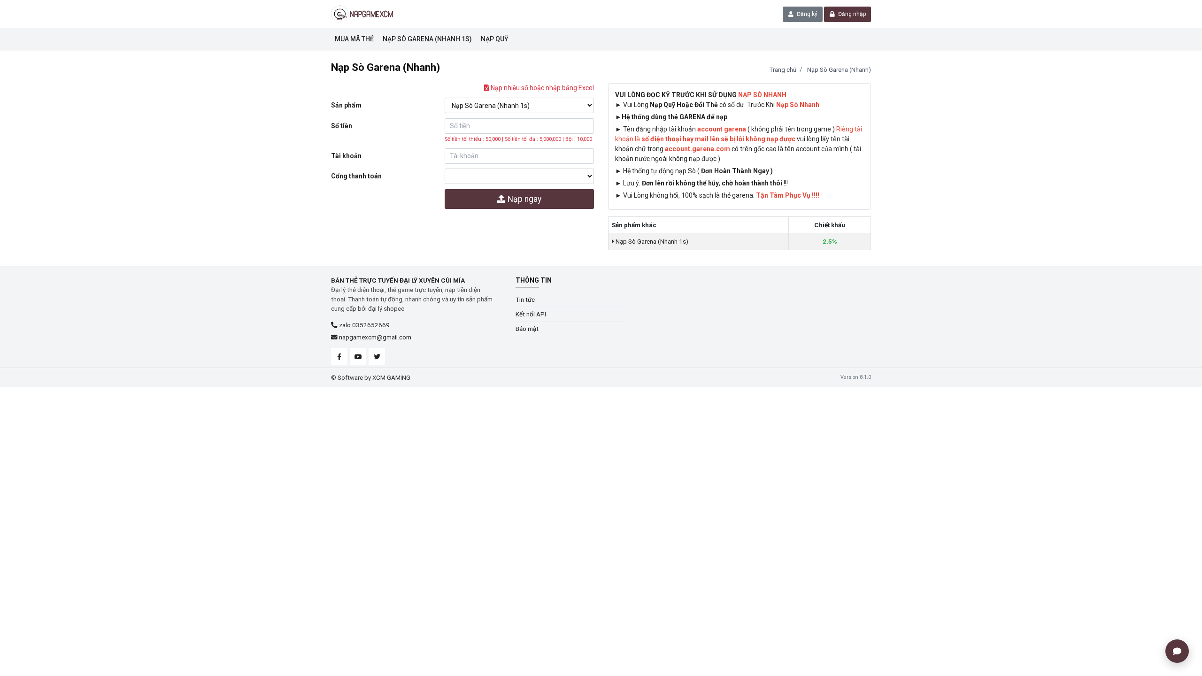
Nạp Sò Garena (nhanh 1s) (427, 39)
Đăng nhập (851, 14)
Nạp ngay (523, 199)
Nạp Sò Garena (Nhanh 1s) (651, 241)
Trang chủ (783, 69)
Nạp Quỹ (495, 39)
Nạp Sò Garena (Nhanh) (839, 69)
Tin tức (525, 299)
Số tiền (341, 126)
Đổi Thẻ (706, 104)
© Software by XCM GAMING (370, 377)
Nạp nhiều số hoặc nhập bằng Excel (541, 88)
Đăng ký (806, 14)
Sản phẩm (346, 105)
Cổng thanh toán (356, 176)
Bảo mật (527, 328)
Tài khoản (346, 156)
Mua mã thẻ (354, 39)
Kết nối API (531, 314)
